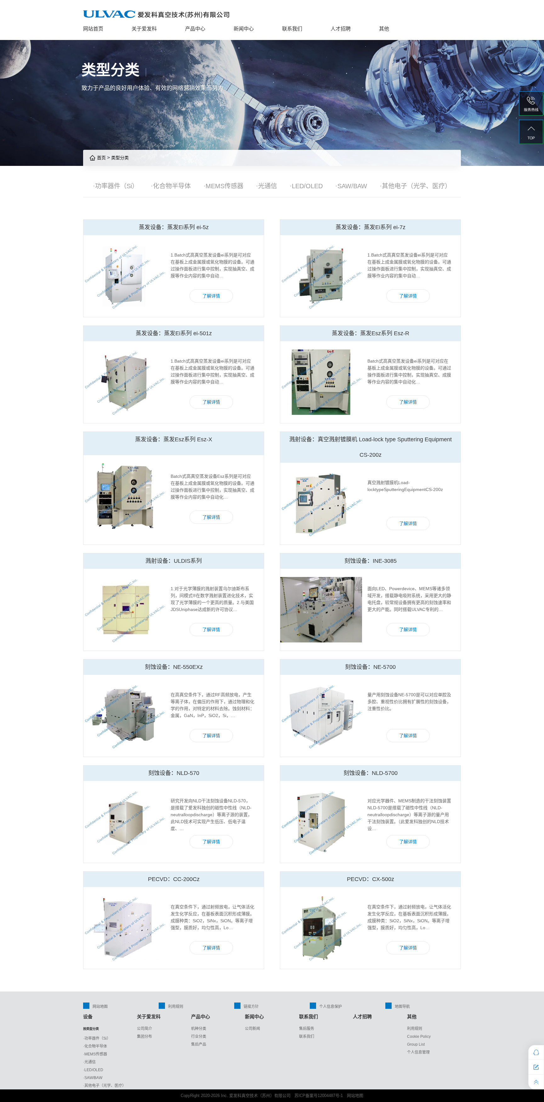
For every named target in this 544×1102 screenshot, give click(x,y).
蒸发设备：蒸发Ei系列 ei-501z (174, 333)
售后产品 (198, 1044)
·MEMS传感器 (223, 186)
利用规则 (175, 1006)
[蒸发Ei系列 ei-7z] (321, 276)
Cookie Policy (419, 1036)
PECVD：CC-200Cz (174, 879)
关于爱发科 (144, 28)
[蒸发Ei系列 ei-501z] (124, 382)
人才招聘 (341, 28)
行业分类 (198, 1036)
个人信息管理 (418, 1052)
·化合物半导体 (171, 186)
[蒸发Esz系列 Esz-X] (124, 496)
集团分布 (144, 1036)
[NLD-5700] (321, 822)
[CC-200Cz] (124, 928)
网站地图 (100, 1006)
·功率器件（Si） (115, 186)
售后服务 (306, 1028)
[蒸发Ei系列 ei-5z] (124, 276)
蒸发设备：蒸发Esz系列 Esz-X (173, 439)
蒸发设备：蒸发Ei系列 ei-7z (370, 227)
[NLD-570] (124, 822)
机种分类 (198, 1028)
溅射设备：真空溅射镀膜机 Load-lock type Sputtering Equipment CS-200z (370, 447)
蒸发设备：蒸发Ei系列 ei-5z (174, 227)
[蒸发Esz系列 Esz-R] (321, 382)
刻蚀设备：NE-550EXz (174, 667)
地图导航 (402, 1006)
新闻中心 (244, 28)
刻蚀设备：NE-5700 (370, 667)
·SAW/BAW (351, 186)
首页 (101, 157)
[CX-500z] (321, 928)
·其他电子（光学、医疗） (415, 186)
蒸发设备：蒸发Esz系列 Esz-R (370, 333)
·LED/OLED (306, 186)
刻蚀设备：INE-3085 (370, 561)
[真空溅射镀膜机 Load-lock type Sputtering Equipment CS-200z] (321, 504)
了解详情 (211, 295)
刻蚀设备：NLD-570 (173, 773)
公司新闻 (252, 1028)
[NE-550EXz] (124, 716)
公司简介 (144, 1028)
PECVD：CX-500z (370, 879)
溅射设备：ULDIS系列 (173, 561)
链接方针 (251, 1006)
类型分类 (120, 157)
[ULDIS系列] (124, 610)
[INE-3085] (321, 610)
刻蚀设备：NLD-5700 (370, 773)
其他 (384, 28)
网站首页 (93, 28)
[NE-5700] (321, 716)
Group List (416, 1044)
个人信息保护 (330, 1006)
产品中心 (195, 28)
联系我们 (292, 28)
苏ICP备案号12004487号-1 (318, 1095)
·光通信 (266, 186)
